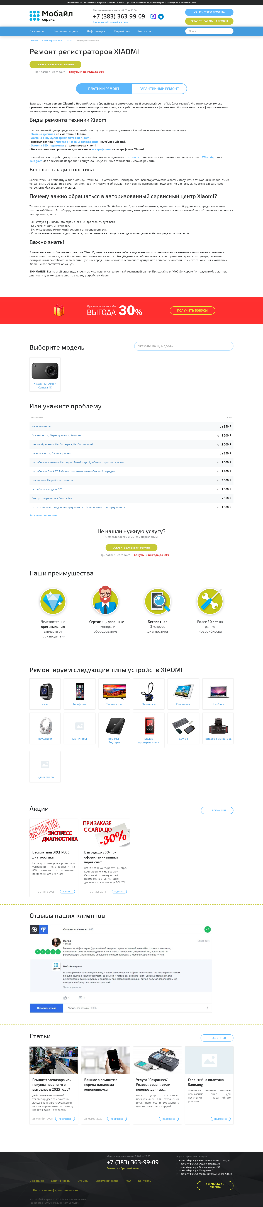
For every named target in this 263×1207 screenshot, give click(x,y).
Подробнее (67, 892)
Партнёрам (122, 31)
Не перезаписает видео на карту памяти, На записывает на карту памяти (79, 507)
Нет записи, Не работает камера (52, 480)
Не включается (41, 426)
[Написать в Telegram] (161, 17)
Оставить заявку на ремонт (55, 64)
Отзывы (82, 1180)
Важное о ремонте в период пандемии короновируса (101, 1084)
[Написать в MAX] (153, 16)
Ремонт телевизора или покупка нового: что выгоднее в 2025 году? (52, 1084)
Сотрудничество (107, 1180)
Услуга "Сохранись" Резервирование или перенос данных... (153, 1084)
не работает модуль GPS (47, 489)
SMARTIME (51, 1202)
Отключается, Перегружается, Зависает (57, 435)
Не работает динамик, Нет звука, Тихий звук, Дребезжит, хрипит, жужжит (78, 462)
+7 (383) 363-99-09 (119, 16)
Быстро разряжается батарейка (52, 498)
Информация (96, 31)
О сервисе (37, 31)
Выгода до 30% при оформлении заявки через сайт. (101, 857)
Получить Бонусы (192, 310)
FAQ (128, 1180)
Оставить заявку (209, 21)
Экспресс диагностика (157, 626)
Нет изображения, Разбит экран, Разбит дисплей (62, 444)
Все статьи (219, 1037)
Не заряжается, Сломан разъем (52, 453)
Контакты (144, 31)
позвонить (135, 157)
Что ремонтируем (65, 31)
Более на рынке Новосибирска (210, 626)
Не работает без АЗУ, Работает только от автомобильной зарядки (73, 471)
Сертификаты (60, 1180)
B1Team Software (69, 1202)
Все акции (219, 810)
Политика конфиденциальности (55, 1190)
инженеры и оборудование (106, 626)
